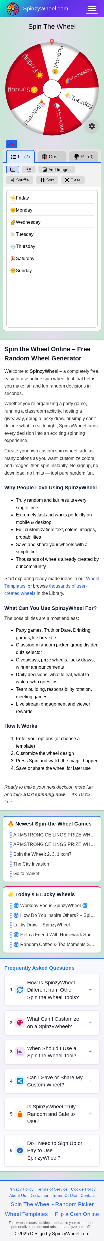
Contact (88, 1195)
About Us (17, 1195)
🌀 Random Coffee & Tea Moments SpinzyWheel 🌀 (54, 944)
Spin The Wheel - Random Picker (52, 1204)
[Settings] (92, 126)
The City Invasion (31, 864)
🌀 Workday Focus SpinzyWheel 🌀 (50, 905)
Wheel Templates (26, 1214)
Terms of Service (52, 1189)
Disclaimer (39, 1195)
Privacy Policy (21, 1189)
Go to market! (26, 873)
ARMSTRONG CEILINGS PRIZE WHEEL (54, 834)
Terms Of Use (64, 1195)
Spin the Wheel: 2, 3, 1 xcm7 (42, 854)
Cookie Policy (83, 1189)
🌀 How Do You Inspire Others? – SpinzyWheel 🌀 (54, 915)
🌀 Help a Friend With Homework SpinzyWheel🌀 (54, 934)
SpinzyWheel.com (45, 8)
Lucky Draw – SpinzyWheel (41, 924)
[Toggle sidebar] (11, 144)
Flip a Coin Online (77, 1214)
